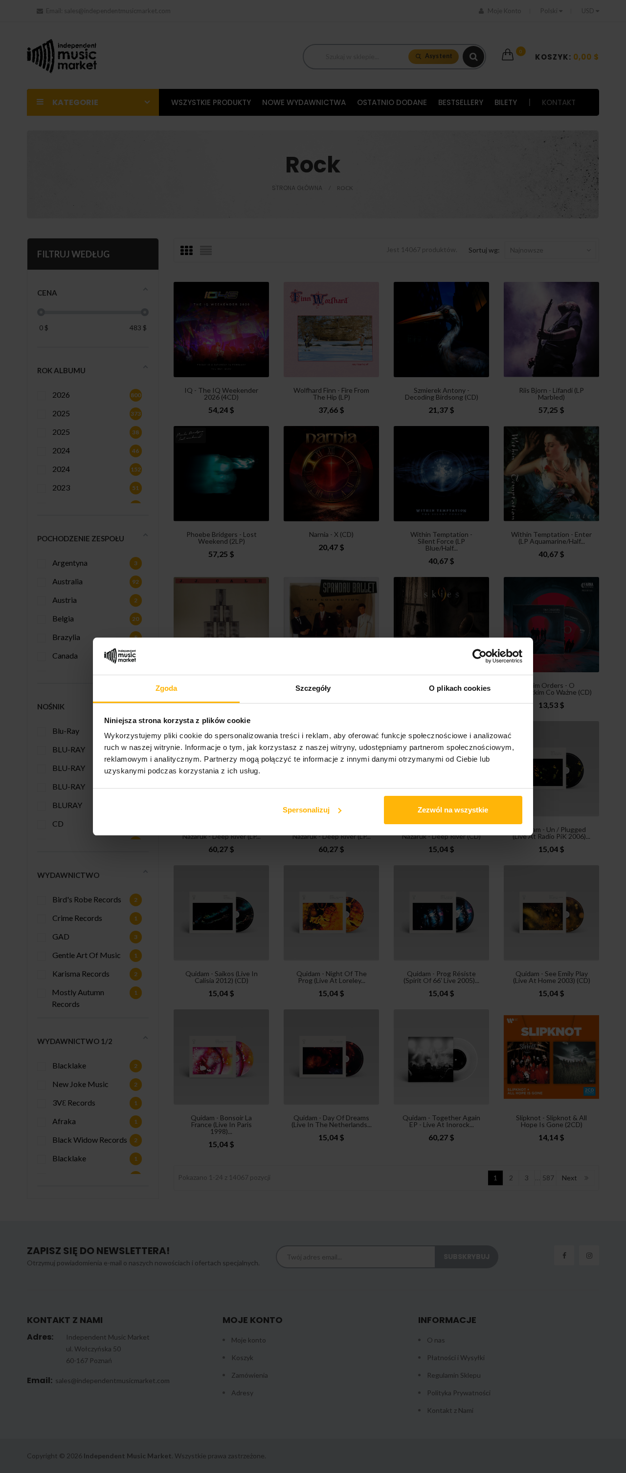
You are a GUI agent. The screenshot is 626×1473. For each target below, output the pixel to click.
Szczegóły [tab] (313, 688)
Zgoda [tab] (167, 688)
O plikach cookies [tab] (460, 688)
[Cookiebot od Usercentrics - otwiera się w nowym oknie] (479, 656)
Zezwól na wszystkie (453, 810)
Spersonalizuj (306, 810)
